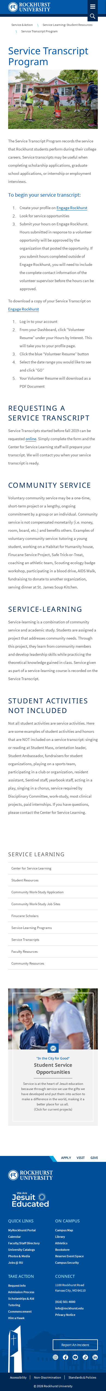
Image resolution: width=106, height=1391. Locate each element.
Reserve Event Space (69, 1256)
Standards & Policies (82, 1377)
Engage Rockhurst (72, 207)
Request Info (17, 1285)
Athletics (61, 1243)
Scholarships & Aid (21, 1298)
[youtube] (75, 1357)
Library (60, 1237)
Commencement (20, 1311)
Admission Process (21, 1292)
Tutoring (14, 1305)
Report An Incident (75, 1345)
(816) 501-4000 (65, 1302)
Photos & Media (19, 1256)
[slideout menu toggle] (93, 5)
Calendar (14, 1237)
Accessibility (18, 1377)
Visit (81, 1157)
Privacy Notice (65, 1315)
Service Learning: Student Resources (67, 25)
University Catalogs (21, 1250)
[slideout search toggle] (93, 16)
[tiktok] (85, 1357)
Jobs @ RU (15, 1262)
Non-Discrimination (47, 1377)
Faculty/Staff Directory (24, 1243)
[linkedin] (95, 1357)
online (31, 438)
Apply (66, 1157)
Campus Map (64, 1230)
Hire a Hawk (16, 1318)
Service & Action (22, 25)
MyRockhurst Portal (22, 1230)
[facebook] (65, 1357)
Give (94, 1157)
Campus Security (67, 1262)
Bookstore (62, 1250)
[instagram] (55, 1357)
